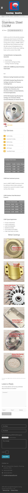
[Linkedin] (20, 30)
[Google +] (14, 30)
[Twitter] (10, 30)
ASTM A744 (18, 378)
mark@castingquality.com (10, 475)
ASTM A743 (14, 378)
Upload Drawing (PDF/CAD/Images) (12, 435)
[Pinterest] (16, 30)
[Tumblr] (18, 30)
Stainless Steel (5, 378)
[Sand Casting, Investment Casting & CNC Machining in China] (14, 7)
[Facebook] (12, 30)
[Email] (8, 30)
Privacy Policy (14, 490)
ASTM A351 (10, 378)
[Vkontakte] (22, 30)
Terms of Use (6, 490)
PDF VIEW (9, 125)
